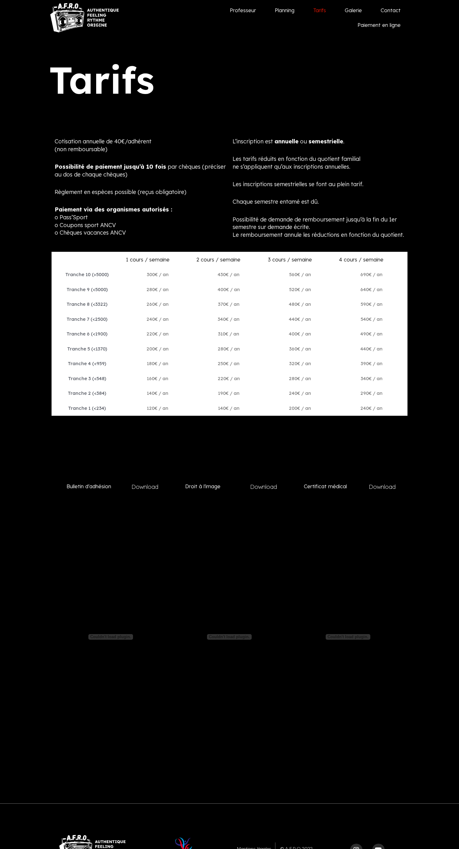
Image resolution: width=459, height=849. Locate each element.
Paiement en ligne (379, 25)
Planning (284, 10)
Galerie (353, 10)
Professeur (243, 10)
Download (144, 486)
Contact (391, 10)
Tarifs (319, 10)
